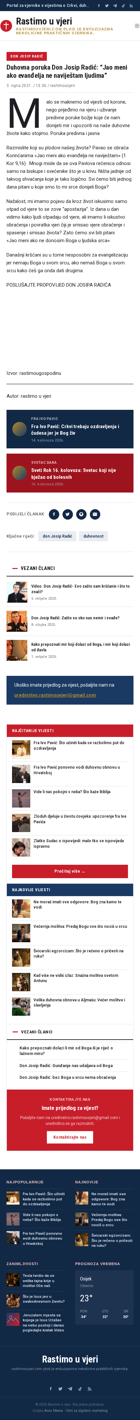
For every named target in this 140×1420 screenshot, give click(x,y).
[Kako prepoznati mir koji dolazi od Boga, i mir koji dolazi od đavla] (17, 650)
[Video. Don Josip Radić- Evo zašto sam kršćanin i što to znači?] (17, 592)
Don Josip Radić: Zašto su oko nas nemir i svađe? (75, 617)
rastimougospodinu (40, 373)
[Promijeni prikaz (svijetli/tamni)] (137, 26)
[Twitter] (107, 6)
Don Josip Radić (26, 56)
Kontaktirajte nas (70, 1137)
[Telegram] (115, 6)
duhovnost (93, 536)
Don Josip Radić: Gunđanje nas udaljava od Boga (66, 1065)
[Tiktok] (123, 6)
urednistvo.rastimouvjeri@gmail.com (55, 695)
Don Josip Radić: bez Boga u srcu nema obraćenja (68, 1077)
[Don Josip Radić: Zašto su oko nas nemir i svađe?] (17, 621)
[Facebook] (99, 6)
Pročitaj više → (70, 871)
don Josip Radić (57, 536)
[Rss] (131, 6)
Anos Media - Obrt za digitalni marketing (76, 1411)
